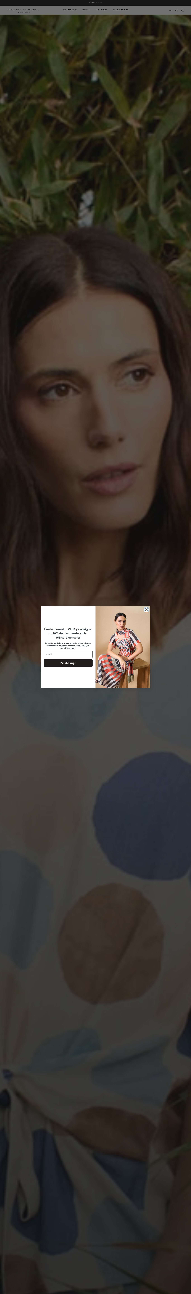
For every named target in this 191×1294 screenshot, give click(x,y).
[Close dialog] (146, 609)
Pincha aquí (68, 663)
